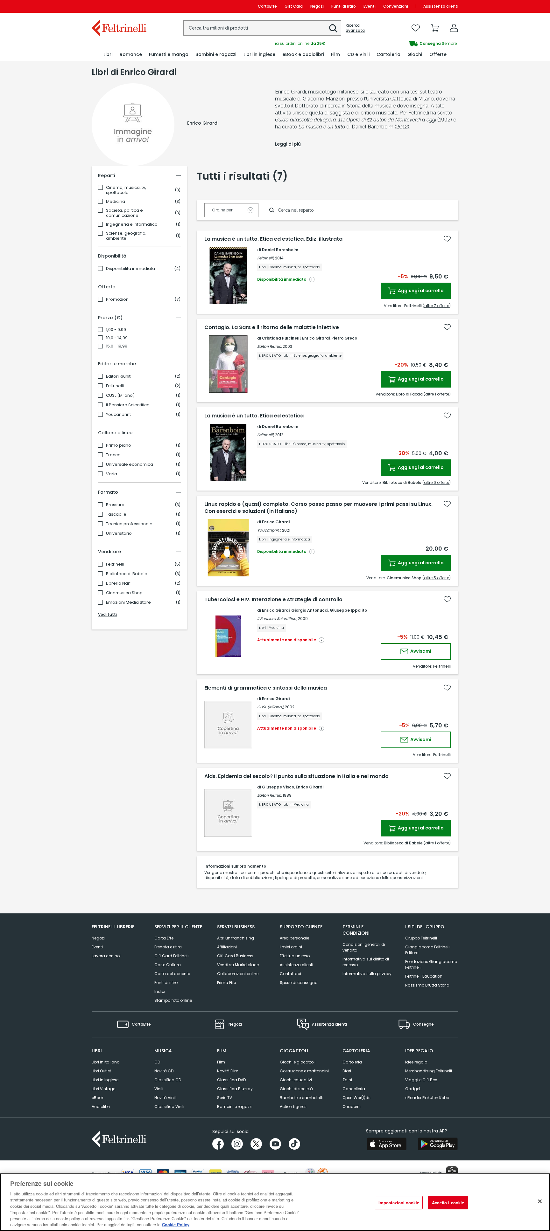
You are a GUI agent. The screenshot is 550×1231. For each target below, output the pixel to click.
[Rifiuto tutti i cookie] (540, 1201)
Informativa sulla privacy (366, 973)
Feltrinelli (115, 386)
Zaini (347, 1080)
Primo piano (118, 445)
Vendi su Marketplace (238, 964)
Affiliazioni (227, 947)
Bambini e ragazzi (234, 1106)
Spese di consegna (299, 982)
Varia (111, 474)
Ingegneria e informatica (132, 224)
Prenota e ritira (168, 947)
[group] (366, 43)
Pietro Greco (344, 338)
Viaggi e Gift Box (421, 1080)
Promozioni (118, 299)
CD (157, 1062)
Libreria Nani (118, 583)
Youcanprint (118, 414)
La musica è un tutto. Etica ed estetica (254, 415)
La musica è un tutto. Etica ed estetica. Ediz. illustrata (273, 239)
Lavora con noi (106, 956)
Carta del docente (172, 973)
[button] (333, 28)
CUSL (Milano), (270, 707)
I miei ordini (291, 947)
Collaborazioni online (237, 973)
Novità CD (163, 1071)
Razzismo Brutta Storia (427, 985)
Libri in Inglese (105, 1080)
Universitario (119, 533)
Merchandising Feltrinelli (428, 1071)
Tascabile (116, 514)
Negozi (317, 6)
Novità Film (227, 1071)
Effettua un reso (295, 956)
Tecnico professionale (129, 523)
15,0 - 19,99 (116, 346)
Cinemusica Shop (124, 592)
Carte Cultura (167, 964)
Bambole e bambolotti (301, 1097)
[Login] (454, 28)
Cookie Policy (175, 1224)
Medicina (115, 201)
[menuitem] (108, 54)
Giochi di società (296, 1088)
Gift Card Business (235, 956)
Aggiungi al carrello (420, 290)
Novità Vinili (165, 1097)
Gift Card (294, 6)
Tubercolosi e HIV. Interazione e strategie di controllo (273, 599)
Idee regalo (416, 1062)
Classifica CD (167, 1080)
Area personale (294, 938)
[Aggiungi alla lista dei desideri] (447, 238)
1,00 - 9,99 (116, 329)
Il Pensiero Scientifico (128, 405)
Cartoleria (352, 1062)
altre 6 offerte (436, 482)
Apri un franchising (235, 938)
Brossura (115, 504)
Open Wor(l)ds (356, 1097)
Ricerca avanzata (355, 28)
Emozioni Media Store (128, 602)
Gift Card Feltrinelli (171, 956)
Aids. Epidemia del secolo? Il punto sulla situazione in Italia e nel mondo (296, 776)
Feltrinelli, (265, 258)
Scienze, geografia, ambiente (126, 236)
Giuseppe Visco (278, 787)
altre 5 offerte (436, 578)
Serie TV (224, 1097)
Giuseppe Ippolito (348, 610)
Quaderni (351, 1106)
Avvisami (420, 651)
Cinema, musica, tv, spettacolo (126, 190)
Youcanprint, (269, 530)
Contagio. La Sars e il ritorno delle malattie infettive (271, 327)
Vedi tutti (107, 614)
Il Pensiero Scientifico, (277, 618)
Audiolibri (101, 1106)
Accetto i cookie (448, 1203)
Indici (159, 991)
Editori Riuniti (118, 376)
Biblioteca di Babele (126, 573)
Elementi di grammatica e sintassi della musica (265, 687)
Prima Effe (226, 982)
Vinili (158, 1088)
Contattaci (290, 973)
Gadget (412, 1088)
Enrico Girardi (316, 338)
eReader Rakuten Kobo (427, 1097)
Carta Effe (163, 938)
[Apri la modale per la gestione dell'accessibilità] (452, 1172)
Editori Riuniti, (269, 346)
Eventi (369, 6)
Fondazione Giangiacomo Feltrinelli (431, 964)
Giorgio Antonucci (309, 610)
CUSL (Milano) (120, 395)
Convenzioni (395, 6)
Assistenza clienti (440, 6)
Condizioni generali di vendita (363, 947)
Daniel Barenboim (280, 249)
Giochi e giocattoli (297, 1062)
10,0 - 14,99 (117, 337)
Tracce (113, 454)
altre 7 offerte (436, 305)
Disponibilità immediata (130, 268)
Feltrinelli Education (423, 976)
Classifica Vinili (169, 1106)
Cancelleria (353, 1088)
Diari (346, 1071)
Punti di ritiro (343, 6)
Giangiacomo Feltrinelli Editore (427, 949)
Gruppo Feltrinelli (421, 938)
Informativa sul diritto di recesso (365, 961)
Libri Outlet (101, 1071)
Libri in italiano (105, 1062)
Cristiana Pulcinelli (281, 338)
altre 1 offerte (437, 394)
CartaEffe (267, 6)
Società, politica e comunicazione (124, 213)
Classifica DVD (231, 1080)
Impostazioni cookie (398, 1203)
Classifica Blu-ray (235, 1088)
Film (221, 1062)
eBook (97, 1097)
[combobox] (262, 28)
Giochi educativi (296, 1080)
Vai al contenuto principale (118, 6)
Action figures (293, 1106)
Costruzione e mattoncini (304, 1071)
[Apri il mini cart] (435, 28)
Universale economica (129, 464)
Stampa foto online (173, 1000)
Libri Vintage (103, 1088)
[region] (275, 1202)
